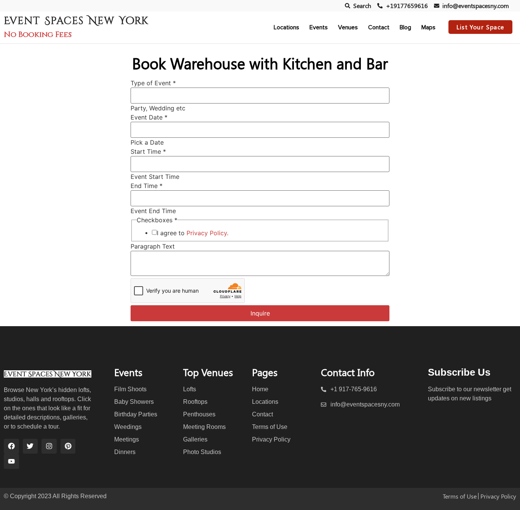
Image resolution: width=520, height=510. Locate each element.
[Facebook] (11, 446)
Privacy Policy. (207, 233)
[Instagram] (49, 446)
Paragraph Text (153, 246)
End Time (147, 186)
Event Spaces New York (76, 21)
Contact (378, 27)
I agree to (192, 233)
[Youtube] (11, 461)
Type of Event (153, 83)
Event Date (149, 117)
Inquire (260, 313)
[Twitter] (30, 446)
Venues (348, 27)
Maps (428, 27)
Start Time (148, 151)
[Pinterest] (68, 446)
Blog (405, 27)
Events (318, 27)
